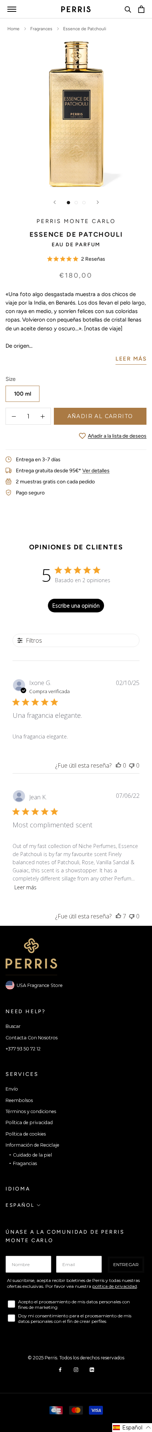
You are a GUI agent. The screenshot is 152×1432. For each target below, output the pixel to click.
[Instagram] (76, 1369)
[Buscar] (128, 9)
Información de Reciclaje (32, 1145)
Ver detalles (96, 471)
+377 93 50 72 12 (23, 1049)
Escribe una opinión (76, 605)
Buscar (13, 1026)
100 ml (22, 393)
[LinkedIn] (92, 1369)
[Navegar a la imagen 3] (84, 202)
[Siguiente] (98, 202)
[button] (132, 1427)
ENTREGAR (126, 1264)
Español (20, 1205)
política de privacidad (114, 1286)
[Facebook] (60, 1369)
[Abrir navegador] (11, 9)
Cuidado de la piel (32, 1155)
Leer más (25, 887)
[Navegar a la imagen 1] (68, 202)
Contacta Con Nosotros (32, 1037)
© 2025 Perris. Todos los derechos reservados (76, 1357)
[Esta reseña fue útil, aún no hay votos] (118, 765)
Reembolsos (19, 1100)
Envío (12, 1089)
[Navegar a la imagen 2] (76, 202)
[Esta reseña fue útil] (118, 916)
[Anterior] (54, 202)
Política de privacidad (29, 1122)
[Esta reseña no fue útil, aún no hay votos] (131, 765)
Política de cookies (26, 1134)
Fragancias (25, 1163)
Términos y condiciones (31, 1111)
